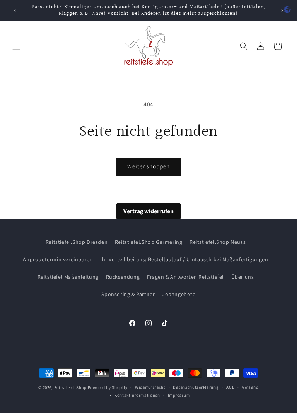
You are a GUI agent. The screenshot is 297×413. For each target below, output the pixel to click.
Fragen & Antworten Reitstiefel (185, 276)
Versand (250, 387)
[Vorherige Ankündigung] (15, 10)
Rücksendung (123, 276)
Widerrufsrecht (150, 387)
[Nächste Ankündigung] (281, 10)
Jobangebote (179, 294)
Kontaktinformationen (137, 395)
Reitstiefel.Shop (70, 387)
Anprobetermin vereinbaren (58, 259)
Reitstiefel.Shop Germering (149, 241)
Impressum (179, 395)
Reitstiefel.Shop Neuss (217, 241)
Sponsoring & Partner (128, 294)
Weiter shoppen (148, 166)
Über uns (242, 276)
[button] (16, 46)
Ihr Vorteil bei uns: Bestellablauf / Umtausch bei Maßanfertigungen (184, 259)
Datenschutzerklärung (195, 387)
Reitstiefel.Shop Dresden (77, 241)
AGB (230, 387)
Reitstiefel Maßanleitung (68, 276)
